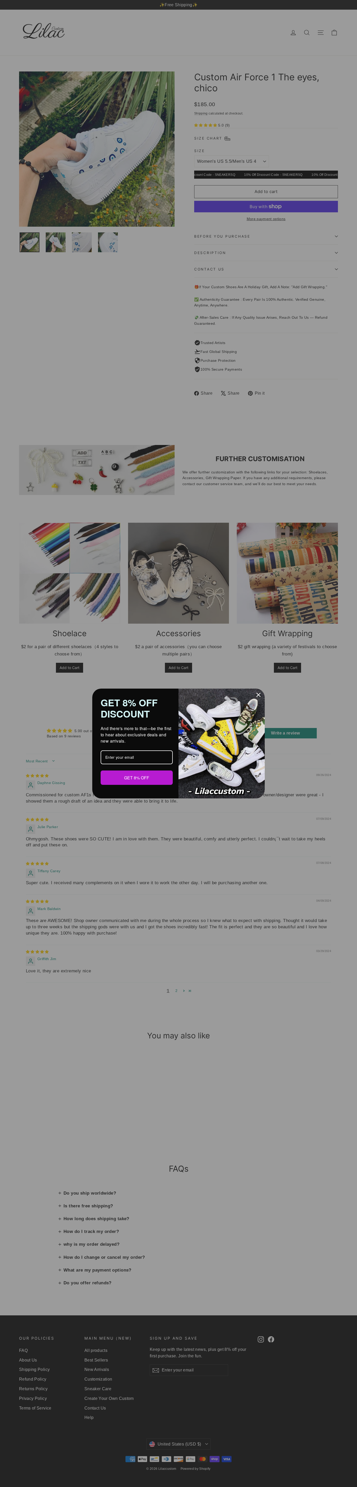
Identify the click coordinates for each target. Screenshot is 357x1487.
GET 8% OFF (136, 777)
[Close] (258, 695)
